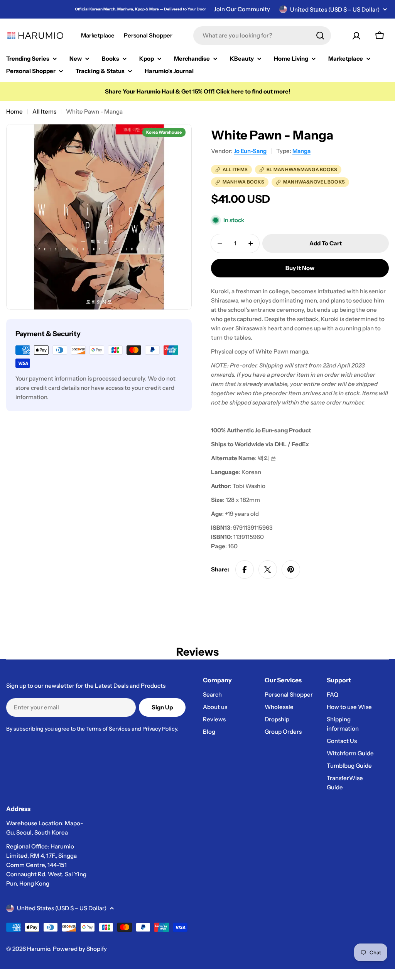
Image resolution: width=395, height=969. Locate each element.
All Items (44, 111)
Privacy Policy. (160, 728)
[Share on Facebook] (244, 569)
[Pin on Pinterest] (291, 569)
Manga (301, 151)
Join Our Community (242, 9)
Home (14, 111)
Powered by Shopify (80, 948)
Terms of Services (108, 728)
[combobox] (262, 35)
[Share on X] (267, 569)
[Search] (320, 35)
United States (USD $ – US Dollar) (335, 9)
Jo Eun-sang (250, 151)
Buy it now (299, 268)
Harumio (38, 948)
